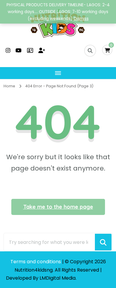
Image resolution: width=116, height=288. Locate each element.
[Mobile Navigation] (58, 73)
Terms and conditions (36, 261)
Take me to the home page (58, 206)
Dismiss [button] (81, 18)
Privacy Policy (94, 278)
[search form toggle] (90, 51)
